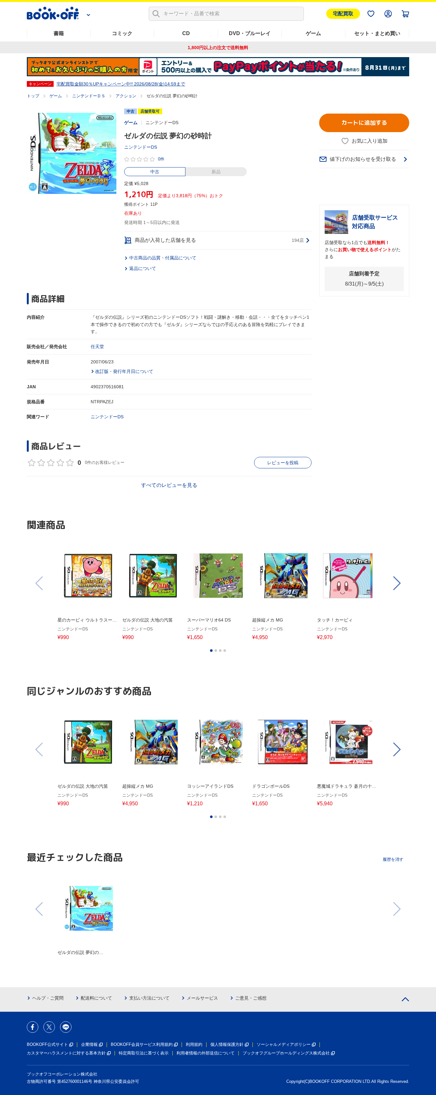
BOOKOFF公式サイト (47, 1044)
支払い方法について (149, 998)
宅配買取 (343, 13)
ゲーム (313, 33)
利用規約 (194, 1044)
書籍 (59, 33)
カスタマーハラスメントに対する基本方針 (66, 1053)
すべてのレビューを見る (169, 485)
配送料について (96, 998)
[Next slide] (396, 583)
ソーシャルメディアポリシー (284, 1044)
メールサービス (202, 998)
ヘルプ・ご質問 (48, 998)
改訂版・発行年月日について (124, 371)
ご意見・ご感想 (251, 998)
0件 (161, 159)
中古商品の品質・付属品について (162, 257)
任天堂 (97, 346)
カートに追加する (364, 123)
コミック (122, 33)
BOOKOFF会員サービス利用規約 (142, 1044)
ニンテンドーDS (140, 147)
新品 (216, 171)
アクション (126, 95)
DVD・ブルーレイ (250, 33)
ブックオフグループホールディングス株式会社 (286, 1053)
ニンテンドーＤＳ (88, 95)
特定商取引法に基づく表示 (144, 1053)
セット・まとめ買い (377, 33)
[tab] (211, 650)
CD (186, 33)
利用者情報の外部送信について (206, 1053)
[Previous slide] (39, 583)
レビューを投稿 (282, 462)
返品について (142, 268)
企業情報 (89, 1044)
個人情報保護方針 (227, 1044)
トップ (33, 95)
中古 (154, 171)
